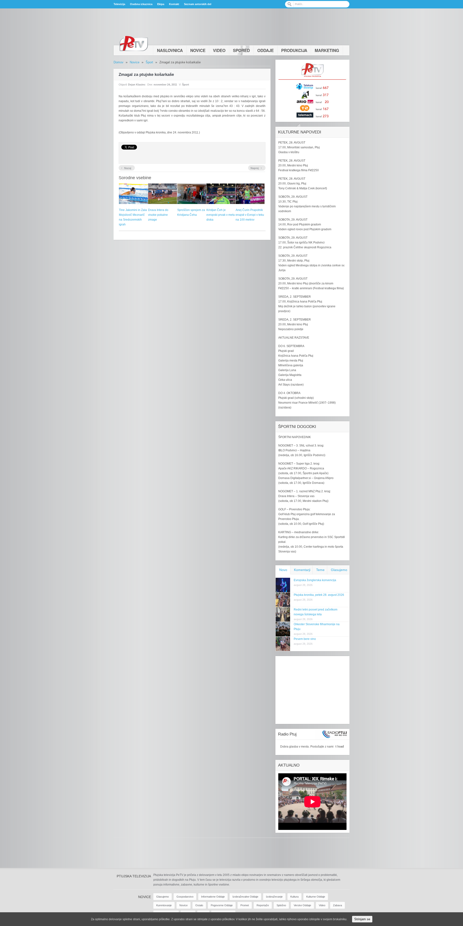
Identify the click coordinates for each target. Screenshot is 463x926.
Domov (118, 62)
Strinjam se (362, 919)
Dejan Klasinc (136, 84)
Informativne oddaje (213, 896)
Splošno (281, 905)
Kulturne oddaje (315, 896)
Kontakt (174, 4)
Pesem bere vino (305, 639)
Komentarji (302, 570)
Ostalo (199, 905)
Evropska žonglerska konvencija (315, 580)
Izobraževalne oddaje (245, 896)
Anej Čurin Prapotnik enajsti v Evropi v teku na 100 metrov (250, 214)
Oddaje (265, 50)
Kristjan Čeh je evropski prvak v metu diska (220, 214)
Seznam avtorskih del (197, 4)
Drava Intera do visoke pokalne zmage (158, 214)
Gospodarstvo (185, 896)
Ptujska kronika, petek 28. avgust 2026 (319, 595)
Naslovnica (170, 50)
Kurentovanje (164, 905)
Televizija (119, 4)
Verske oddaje (302, 905)
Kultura (294, 896)
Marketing (327, 50)
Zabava (337, 905)
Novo (283, 570)
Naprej (256, 167)
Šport (149, 62)
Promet (244, 905)
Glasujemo (339, 570)
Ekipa (160, 4)
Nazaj (126, 167)
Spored (241, 50)
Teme (320, 570)
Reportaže (263, 905)
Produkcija (294, 50)
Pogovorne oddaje (222, 905)
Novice (197, 50)
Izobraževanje (274, 896)
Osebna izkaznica (141, 4)
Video (219, 50)
